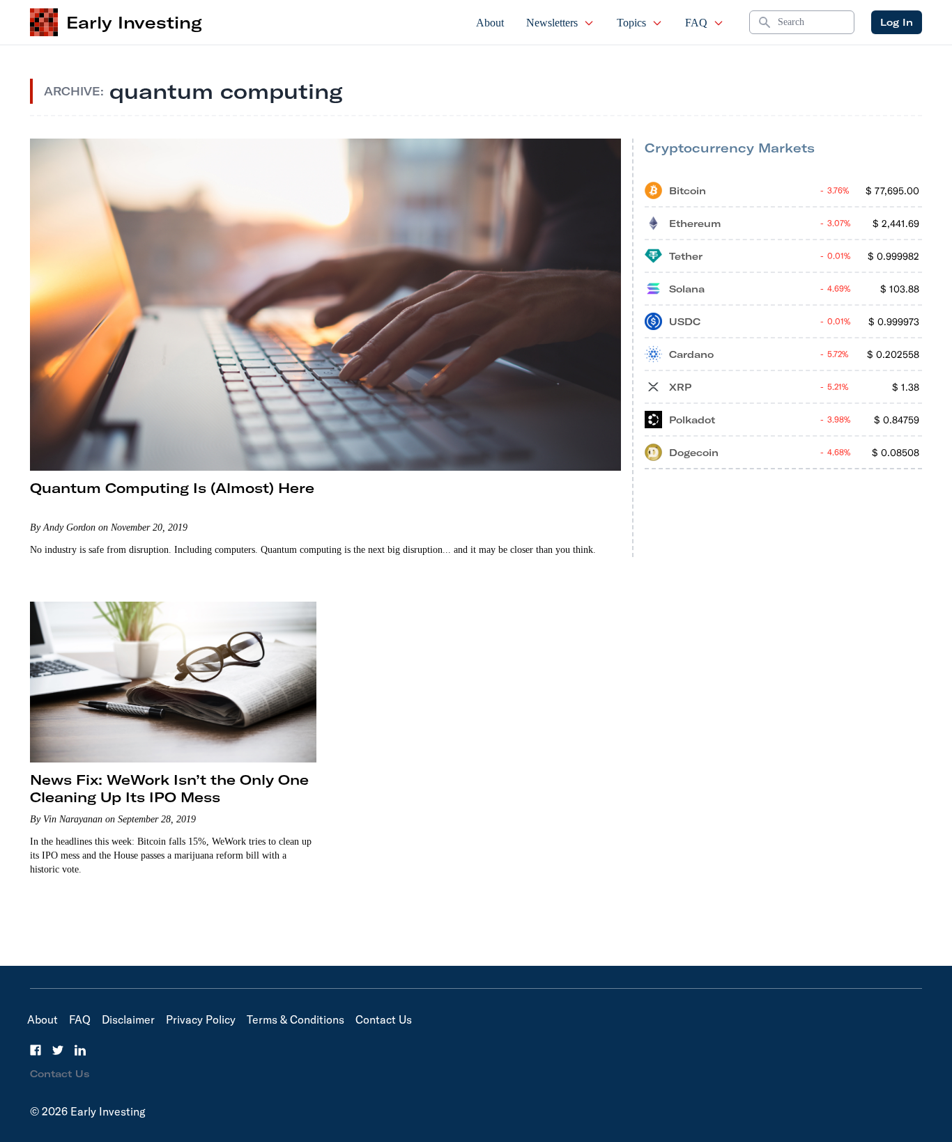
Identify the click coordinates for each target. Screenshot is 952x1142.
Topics (631, 23)
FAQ (696, 23)
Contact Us (383, 1019)
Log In (896, 22)
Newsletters (552, 23)
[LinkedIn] (80, 1050)
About (490, 23)
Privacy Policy (201, 1019)
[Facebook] (35, 1050)
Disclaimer (128, 1019)
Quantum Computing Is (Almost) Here (172, 487)
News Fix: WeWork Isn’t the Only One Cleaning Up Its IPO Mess (169, 788)
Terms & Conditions (295, 1019)
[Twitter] (57, 1050)
